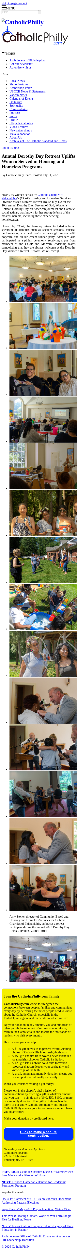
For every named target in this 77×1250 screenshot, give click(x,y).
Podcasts (14, 112)
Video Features (18, 127)
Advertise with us (20, 67)
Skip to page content (14, 3)
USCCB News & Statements (27, 91)
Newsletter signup (20, 130)
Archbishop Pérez (20, 88)
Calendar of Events (21, 98)
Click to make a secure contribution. (38, 1133)
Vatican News (18, 95)
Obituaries (15, 102)
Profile (13, 119)
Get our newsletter (20, 64)
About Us (15, 137)
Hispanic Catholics (21, 123)
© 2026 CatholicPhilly (16, 1246)
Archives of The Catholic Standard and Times (38, 141)
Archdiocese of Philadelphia (27, 60)
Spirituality (16, 105)
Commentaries (18, 109)
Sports (13, 116)
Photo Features (18, 84)
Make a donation (19, 134)
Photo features (10, 147)
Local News (17, 80)
